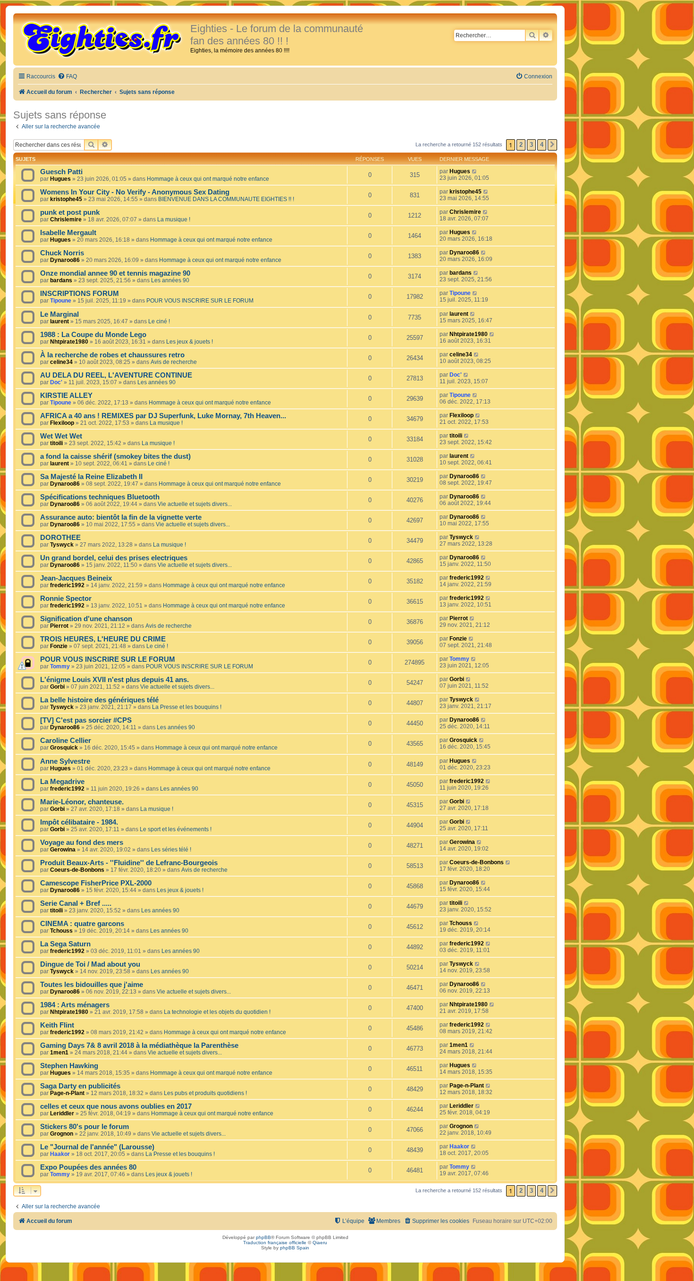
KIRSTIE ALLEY (66, 395)
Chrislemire (66, 219)
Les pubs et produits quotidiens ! (205, 1093)
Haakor (60, 1154)
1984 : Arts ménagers (75, 1005)
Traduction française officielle (274, 1242)
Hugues (60, 179)
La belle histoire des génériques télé (99, 700)
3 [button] (531, 144)
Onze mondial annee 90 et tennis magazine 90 (115, 273)
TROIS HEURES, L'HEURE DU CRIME (103, 639)
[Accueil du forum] (103, 39)
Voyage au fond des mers (81, 842)
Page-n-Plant (67, 1093)
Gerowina (63, 849)
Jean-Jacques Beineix (76, 578)
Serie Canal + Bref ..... (75, 903)
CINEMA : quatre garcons (82, 923)
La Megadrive (62, 781)
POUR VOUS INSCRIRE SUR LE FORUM (200, 300)
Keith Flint (57, 1025)
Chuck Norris (62, 253)
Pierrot (59, 626)
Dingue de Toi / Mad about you (90, 964)
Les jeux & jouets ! (189, 341)
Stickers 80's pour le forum (84, 1126)
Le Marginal (59, 314)
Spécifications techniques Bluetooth (100, 497)
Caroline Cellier (65, 740)
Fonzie (59, 646)
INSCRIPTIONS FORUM (79, 293)
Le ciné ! (159, 321)
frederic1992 (67, 585)
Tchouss (61, 930)
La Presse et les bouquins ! (186, 707)
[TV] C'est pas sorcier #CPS (86, 720)
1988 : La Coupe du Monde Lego (93, 334)
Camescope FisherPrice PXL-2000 (96, 883)
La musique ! (173, 219)
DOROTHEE (60, 537)
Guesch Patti (61, 172)
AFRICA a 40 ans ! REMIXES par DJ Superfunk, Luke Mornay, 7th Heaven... (163, 416)
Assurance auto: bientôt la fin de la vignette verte (121, 517)
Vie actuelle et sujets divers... (195, 504)
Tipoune (60, 300)
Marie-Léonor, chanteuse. (82, 802)
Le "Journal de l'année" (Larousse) (97, 1147)
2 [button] (521, 144)
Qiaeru (320, 1242)
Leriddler (62, 1113)
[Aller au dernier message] (475, 171)
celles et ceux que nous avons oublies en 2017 (116, 1106)
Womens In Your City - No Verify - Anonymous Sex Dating (134, 192)
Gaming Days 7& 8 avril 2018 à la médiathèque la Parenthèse (139, 1045)
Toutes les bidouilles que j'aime (91, 984)
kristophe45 (66, 199)
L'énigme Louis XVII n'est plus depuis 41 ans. (114, 679)
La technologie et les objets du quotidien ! (217, 1012)
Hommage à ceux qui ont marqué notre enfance (208, 179)
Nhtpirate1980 (69, 341)
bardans (61, 280)
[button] (552, 145)
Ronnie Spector (66, 598)
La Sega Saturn (65, 944)
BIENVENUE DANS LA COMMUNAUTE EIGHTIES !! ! (226, 199)
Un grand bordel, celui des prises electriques (113, 558)
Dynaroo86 (65, 260)
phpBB (263, 1237)
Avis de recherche (174, 362)
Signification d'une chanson (86, 619)
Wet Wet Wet (61, 436)
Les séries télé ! (171, 849)
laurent (59, 321)
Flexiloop (62, 423)
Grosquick (64, 747)
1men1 (59, 1052)
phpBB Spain (294, 1247)
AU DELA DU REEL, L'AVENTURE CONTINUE (116, 375)
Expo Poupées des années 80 (88, 1167)
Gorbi (57, 686)
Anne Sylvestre (65, 761)
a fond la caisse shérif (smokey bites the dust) (115, 456)
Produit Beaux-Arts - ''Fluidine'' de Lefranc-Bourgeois (129, 863)
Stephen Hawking (69, 1066)
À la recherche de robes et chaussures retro (112, 355)
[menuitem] (67, 76)
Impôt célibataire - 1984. (79, 822)
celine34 (61, 362)
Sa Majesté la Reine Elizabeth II (91, 476)
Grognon (61, 1133)
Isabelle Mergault (68, 232)
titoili (56, 443)
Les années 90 (170, 280)
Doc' (56, 382)
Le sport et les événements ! (176, 829)
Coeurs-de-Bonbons (77, 870)
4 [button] (541, 144)
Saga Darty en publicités (80, 1086)
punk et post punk (70, 212)
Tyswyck (62, 544)
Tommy (60, 666)
